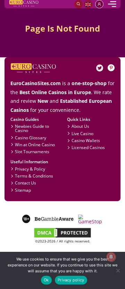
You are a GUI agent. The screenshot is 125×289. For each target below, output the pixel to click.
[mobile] (112, 4)
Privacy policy (71, 280)
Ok (46, 280)
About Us (80, 126)
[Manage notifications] (111, 257)
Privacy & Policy (30, 169)
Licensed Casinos (88, 147)
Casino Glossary (30, 137)
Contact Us (25, 182)
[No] (117, 270)
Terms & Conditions (34, 176)
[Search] (78, 4)
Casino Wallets (86, 140)
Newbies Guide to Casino (32, 128)
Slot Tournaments (32, 151)
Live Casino (82, 133)
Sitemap (23, 190)
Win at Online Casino (35, 144)
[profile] (99, 4)
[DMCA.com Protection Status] (62, 236)
